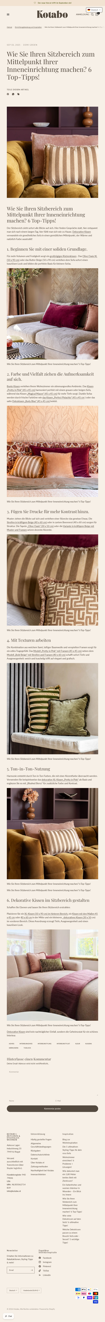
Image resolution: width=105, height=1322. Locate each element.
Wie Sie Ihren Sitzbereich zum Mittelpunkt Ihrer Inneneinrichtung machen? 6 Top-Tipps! (72, 1205)
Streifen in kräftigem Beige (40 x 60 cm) (27, 522)
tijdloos (27, 1048)
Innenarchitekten (38, 1174)
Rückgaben (35, 1150)
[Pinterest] (8, 94)
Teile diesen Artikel (18, 90)
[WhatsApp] (13, 94)
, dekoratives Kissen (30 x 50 (76, 917)
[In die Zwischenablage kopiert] (19, 94)
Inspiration (67, 1134)
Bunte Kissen (13, 386)
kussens (88, 1043)
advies (11, 1043)
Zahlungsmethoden (39, 1166)
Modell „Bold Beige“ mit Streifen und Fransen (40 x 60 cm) (36, 654)
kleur (77, 1043)
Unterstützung (38, 1134)
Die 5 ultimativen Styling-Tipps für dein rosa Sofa (72, 1149)
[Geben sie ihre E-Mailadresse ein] (32, 1270)
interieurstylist (63, 1043)
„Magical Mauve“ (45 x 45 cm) (42, 393)
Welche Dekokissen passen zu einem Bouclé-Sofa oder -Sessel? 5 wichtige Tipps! (71, 1236)
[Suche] (92, 14)
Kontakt (34, 1158)
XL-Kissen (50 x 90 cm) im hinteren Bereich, (46, 913)
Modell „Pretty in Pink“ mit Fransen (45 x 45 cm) (57, 651)
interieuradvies (26, 1043)
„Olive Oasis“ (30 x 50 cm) (40, 526)
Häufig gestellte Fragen (41, 1139)
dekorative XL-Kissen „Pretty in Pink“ (60, 779)
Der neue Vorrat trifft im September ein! (55, 3)
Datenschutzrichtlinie (40, 1154)
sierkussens (13, 1048)
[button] (94, 10)
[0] (96, 14)
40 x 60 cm (26, 917)
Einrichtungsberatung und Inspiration (28, 27)
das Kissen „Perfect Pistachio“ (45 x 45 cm (63, 397)
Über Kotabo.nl (37, 1162)
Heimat (9, 27)
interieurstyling (44, 1043)
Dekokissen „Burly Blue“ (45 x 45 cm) (31, 401)
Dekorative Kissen (81, 231)
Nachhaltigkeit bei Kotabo (42, 1170)
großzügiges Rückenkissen (63, 256)
